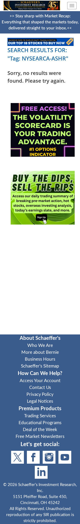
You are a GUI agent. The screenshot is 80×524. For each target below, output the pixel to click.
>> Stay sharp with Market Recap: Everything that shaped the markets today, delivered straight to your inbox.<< (40, 22)
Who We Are (40, 345)
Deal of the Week (40, 429)
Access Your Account (40, 380)
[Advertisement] (40, 282)
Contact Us (40, 387)
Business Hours (40, 359)
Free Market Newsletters (40, 436)
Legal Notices (40, 401)
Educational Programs (40, 423)
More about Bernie (40, 352)
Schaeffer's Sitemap (40, 366)
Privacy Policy (40, 394)
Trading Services (40, 416)
